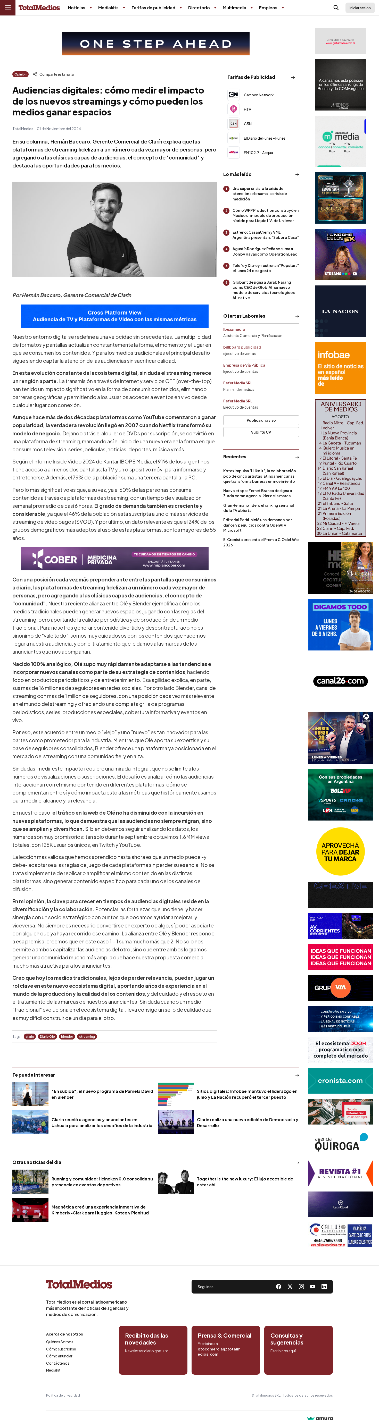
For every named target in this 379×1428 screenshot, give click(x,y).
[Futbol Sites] (340, 795)
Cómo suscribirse (61, 1349)
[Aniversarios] (340, 468)
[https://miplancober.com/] (115, 558)
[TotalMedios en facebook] (278, 1286)
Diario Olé (47, 1036)
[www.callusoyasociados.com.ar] (340, 1235)
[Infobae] (340, 368)
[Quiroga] (340, 1142)
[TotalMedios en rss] (324, 1286)
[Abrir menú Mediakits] (124, 7)
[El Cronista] (340, 1081)
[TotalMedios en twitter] (290, 1286)
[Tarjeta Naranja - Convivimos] (340, 1173)
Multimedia (234, 7)
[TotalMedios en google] (301, 1286)
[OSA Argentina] (156, 43)
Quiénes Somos (59, 1341)
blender (67, 1036)
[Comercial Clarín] (340, 1112)
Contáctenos (57, 1363)
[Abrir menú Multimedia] (251, 7)
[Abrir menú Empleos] (282, 7)
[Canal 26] (340, 681)
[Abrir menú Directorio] (215, 7)
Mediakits (108, 7)
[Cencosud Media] (340, 141)
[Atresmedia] (340, 738)
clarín (30, 1036)
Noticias (76, 7)
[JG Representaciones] (340, 851)
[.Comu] (340, 624)
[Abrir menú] (8, 8)
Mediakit (53, 1370)
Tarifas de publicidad (153, 7)
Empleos (268, 7)
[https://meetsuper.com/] (340, 957)
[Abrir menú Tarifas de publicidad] (180, 7)
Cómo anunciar (59, 1356)
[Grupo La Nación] (340, 311)
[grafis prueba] (340, 41)
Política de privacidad (63, 1395)
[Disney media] (340, 198)
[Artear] (340, 1019)
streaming (87, 1036)
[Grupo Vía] (340, 988)
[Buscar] (336, 8)
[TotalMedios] (87, 1285)
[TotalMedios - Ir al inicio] (39, 8)
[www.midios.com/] (340, 85)
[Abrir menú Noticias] (90, 7)
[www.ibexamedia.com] (340, 926)
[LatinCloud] (340, 1204)
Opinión (20, 74)
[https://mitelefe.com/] (340, 254)
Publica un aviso (261, 420)
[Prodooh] (340, 1050)
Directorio (199, 7)
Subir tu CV (261, 432)
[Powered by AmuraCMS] (320, 1419)
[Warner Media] (340, 568)
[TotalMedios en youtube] (312, 1286)
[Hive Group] (340, 895)
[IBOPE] (115, 316)
